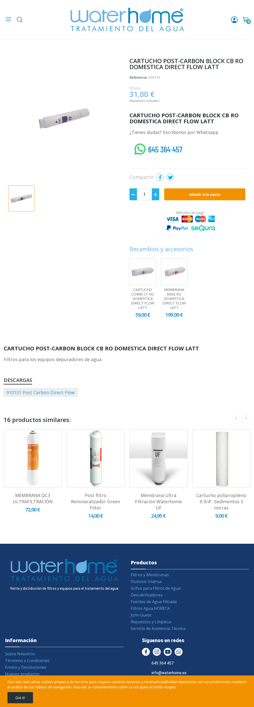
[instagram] (157, 652)
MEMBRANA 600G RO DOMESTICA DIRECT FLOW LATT (174, 299)
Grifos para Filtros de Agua (156, 588)
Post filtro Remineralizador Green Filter (95, 501)
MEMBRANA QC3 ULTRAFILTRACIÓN (33, 498)
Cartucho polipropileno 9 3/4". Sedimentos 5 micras (221, 501)
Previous (236, 418)
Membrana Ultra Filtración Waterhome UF (158, 501)
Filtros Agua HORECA (150, 608)
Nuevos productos (22, 674)
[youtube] (168, 652)
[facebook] (146, 652)
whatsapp (140, 145)
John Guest (141, 615)
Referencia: (138, 77)
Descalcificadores (146, 595)
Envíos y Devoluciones (25, 667)
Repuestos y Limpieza (151, 622)
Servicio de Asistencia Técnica (158, 628)
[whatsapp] (179, 652)
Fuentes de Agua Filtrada (154, 601)
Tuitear (170, 177)
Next (246, 418)
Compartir (160, 177)
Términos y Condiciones (27, 660)
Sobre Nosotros (20, 654)
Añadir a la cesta (204, 194)
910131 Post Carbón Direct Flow (40, 392)
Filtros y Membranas (150, 575)
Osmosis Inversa (146, 581)
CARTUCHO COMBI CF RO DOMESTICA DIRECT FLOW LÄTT (142, 299)
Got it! (20, 697)
